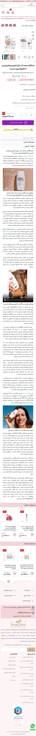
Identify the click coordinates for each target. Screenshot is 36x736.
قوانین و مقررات (11, 665)
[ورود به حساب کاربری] (13, 12)
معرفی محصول (28, 138)
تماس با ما (13, 680)
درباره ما (13, 676)
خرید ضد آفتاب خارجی (28, 657)
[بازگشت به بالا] (8, 581)
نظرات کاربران (29, 146)
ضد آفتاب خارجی (28, 156)
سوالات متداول (11, 661)
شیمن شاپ (32, 17)
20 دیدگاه (15, 76)
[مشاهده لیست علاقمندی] (3, 12)
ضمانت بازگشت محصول (9, 673)
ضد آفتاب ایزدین (9, 231)
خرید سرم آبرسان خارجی (27, 702)
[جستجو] (3, 6)
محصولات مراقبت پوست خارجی (21, 17)
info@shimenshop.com (24, 613)
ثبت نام (31, 650)
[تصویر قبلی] (5, 45)
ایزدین (10, 79)
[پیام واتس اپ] (16, 724)
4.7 (23, 76)
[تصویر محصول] (31, 57)
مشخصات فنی (29, 142)
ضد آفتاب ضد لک (28, 393)
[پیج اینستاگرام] (20, 724)
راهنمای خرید (12, 657)
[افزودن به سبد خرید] (15, 535)
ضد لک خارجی (27, 19)
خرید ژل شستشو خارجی (27, 680)
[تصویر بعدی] (31, 45)
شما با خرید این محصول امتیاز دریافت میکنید (17, 130)
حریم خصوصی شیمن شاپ (8, 669)
